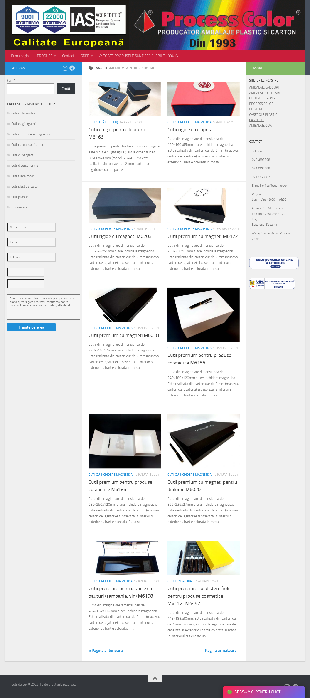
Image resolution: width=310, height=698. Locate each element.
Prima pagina (21, 56)
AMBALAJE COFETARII (265, 93)
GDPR (85, 56)
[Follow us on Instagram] (65, 68)
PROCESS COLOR (261, 104)
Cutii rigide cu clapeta (190, 130)
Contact (68, 56)
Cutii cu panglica (22, 155)
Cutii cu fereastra (23, 113)
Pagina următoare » (222, 650)
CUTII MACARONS (262, 98)
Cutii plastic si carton (25, 186)
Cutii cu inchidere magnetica (189, 122)
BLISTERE (256, 109)
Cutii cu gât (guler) (103, 122)
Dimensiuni (19, 207)
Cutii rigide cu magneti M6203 (120, 236)
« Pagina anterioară (106, 650)
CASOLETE (256, 120)
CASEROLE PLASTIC (263, 115)
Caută (11, 81)
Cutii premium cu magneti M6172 (202, 236)
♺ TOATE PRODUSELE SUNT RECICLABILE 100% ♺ (138, 56)
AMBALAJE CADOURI (264, 87)
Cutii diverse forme (24, 165)
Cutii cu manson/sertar (27, 145)
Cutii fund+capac (180, 581)
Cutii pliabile (19, 197)
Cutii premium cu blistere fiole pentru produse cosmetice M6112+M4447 (199, 596)
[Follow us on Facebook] (72, 68)
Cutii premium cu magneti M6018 (124, 335)
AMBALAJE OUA (260, 126)
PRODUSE (44, 56)
